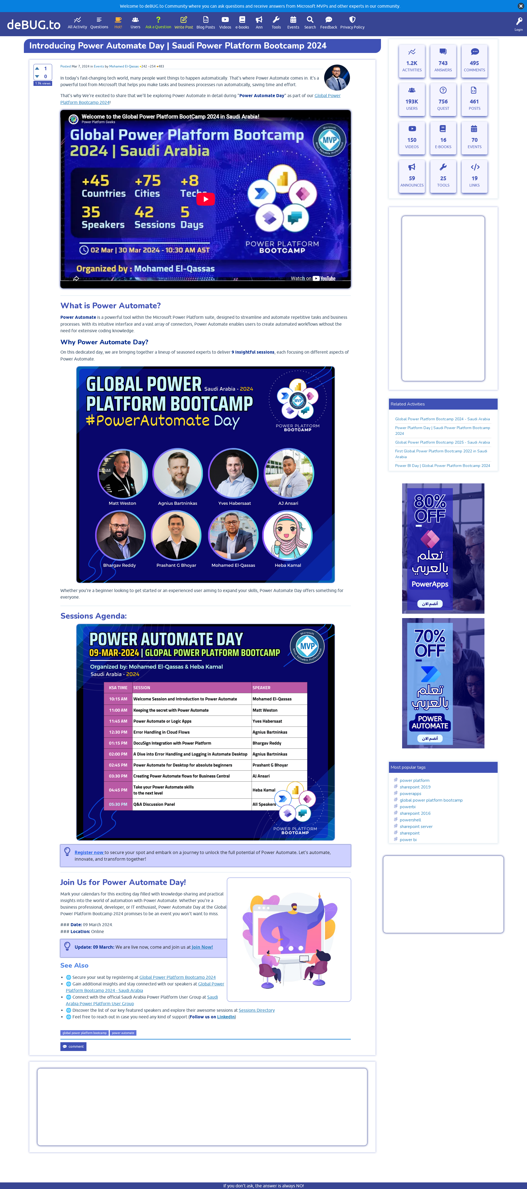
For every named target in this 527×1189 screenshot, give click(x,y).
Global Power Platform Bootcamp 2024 (177, 977)
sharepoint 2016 (415, 813)
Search (310, 27)
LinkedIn (226, 1016)
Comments (474, 70)
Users (135, 27)
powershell (410, 820)
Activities (412, 70)
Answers (443, 70)
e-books (242, 27)
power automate (123, 1033)
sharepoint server (416, 826)
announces (412, 185)
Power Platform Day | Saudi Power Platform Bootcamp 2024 (442, 430)
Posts (474, 108)
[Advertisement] (202, 1107)
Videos (225, 27)
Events (293, 27)
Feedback (328, 27)
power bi (408, 840)
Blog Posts (206, 27)
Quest (443, 108)
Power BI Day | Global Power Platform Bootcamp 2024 (442, 465)
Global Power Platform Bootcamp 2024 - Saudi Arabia (442, 419)
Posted (65, 66)
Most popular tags (408, 767)
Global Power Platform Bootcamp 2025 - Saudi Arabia (442, 442)
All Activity (77, 27)
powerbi (408, 807)
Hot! (118, 27)
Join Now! (202, 947)
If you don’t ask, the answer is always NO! (263, 1185)
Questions (99, 27)
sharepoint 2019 (415, 787)
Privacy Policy (352, 27)
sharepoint (410, 833)
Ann (259, 27)
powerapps (410, 793)
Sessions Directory (257, 1010)
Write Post (184, 27)
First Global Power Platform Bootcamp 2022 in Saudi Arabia (441, 454)
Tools (276, 27)
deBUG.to (34, 25)
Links (474, 185)
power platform (415, 780)
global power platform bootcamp (84, 1033)
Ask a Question (158, 27)
